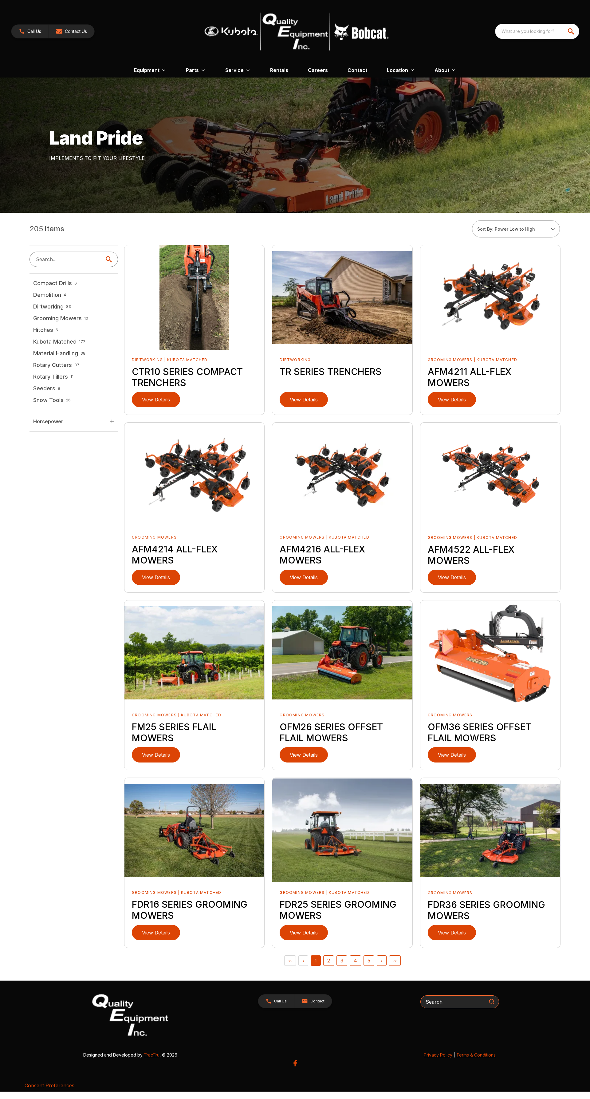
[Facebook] (295, 1063)
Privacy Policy (438, 1054)
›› (395, 961)
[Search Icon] (110, 259)
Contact (357, 70)
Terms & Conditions (476, 1054)
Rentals (279, 70)
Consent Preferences (49, 1085)
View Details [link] (156, 399)
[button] (30, 31)
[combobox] (537, 31)
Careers (318, 70)
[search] (571, 31)
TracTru (151, 1054)
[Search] (491, 1001)
